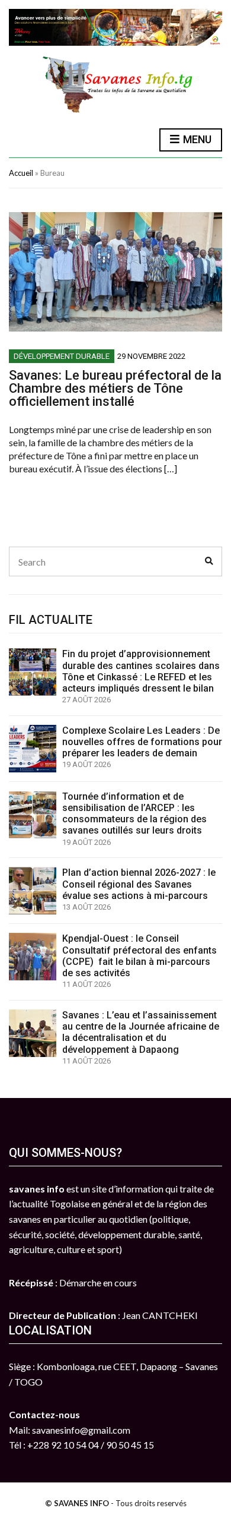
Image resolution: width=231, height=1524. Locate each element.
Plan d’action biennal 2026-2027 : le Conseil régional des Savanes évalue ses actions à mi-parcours (139, 884)
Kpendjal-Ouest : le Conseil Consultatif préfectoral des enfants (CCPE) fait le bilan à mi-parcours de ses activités (139, 956)
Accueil (21, 173)
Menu (196, 139)
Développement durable (62, 356)
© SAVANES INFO (77, 1503)
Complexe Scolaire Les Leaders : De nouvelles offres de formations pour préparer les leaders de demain (142, 742)
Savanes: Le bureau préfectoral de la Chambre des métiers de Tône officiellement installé (115, 388)
